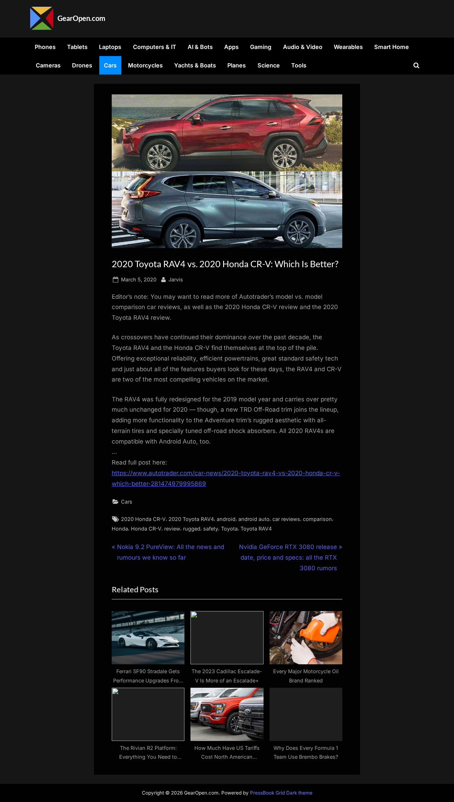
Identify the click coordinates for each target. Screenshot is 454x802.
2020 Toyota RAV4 (191, 519)
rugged (191, 529)
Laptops (110, 46)
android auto (254, 519)
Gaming (260, 46)
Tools (298, 65)
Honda (120, 529)
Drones (82, 65)
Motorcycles (145, 65)
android (226, 519)
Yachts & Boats (195, 65)
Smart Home (391, 46)
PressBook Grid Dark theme (281, 793)
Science (269, 65)
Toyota (229, 529)
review (172, 529)
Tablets (77, 46)
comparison (317, 519)
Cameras (48, 65)
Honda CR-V (146, 529)
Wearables (348, 46)
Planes (236, 65)
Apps (231, 46)
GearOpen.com (81, 18)
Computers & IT (154, 46)
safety (210, 529)
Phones (45, 46)
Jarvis (175, 279)
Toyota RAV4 (256, 529)
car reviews (286, 519)
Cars (110, 65)
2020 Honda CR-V (143, 519)
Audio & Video (302, 46)
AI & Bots (200, 46)
